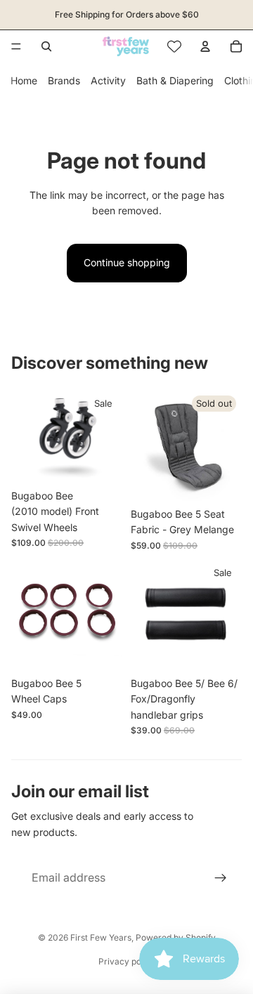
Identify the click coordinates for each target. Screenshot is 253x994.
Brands (64, 80)
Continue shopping (127, 262)
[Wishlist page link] (174, 46)
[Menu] (16, 46)
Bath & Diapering (175, 80)
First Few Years (100, 937)
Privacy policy (126, 961)
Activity (108, 80)
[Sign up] (220, 878)
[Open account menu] (205, 46)
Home (24, 80)
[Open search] (46, 46)
